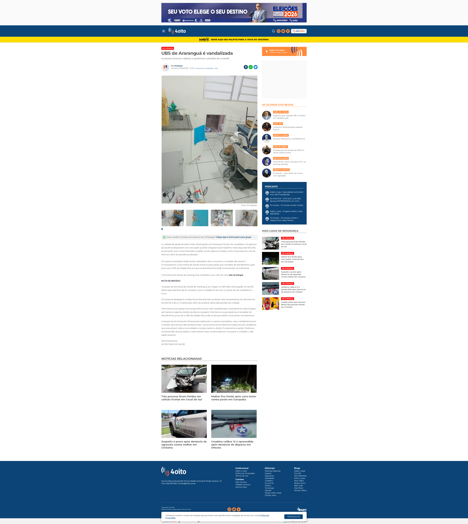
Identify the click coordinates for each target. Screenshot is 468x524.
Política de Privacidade (245, 473)
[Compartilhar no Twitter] (256, 67)
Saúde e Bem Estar (273, 493)
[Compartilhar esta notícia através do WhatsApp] (251, 67)
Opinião (268, 490)
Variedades (269, 478)
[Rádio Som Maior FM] (299, 31)
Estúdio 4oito (270, 495)
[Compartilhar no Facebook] (246, 67)
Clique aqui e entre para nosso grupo (233, 237)
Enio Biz (297, 473)
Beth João (298, 485)
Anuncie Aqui (241, 487)
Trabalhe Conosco (242, 485)
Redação (179, 66)
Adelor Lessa (299, 471)
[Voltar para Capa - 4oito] (188, 31)
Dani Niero (298, 488)
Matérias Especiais (272, 471)
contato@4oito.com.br (187, 483)
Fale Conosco (241, 482)
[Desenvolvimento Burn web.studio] (302, 509)
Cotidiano (269, 481)
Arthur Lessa (299, 478)
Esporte (268, 473)
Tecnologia (269, 488)
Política (268, 485)
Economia (269, 483)
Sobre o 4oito (241, 471)
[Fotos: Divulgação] (209, 139)
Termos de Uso (241, 476)
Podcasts (271, 186)
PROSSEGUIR (293, 516)
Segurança (167, 48)
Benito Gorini (299, 483)
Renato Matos (300, 490)
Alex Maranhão (300, 476)
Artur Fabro (299, 481)
